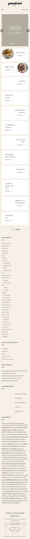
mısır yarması (9, 477)
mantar (4, 473)
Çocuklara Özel (5, 253)
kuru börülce (5, 457)
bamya (12, 427)
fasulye (23, 439)
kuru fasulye (19, 457)
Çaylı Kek (22, 81)
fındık (13, 441)
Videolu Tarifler (5, 332)
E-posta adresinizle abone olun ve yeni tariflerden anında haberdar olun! (15, 520)
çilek (15, 500)
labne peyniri (12, 468)
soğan (12, 489)
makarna (24, 470)
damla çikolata (8, 437)
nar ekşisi (16, 477)
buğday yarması (5, 434)
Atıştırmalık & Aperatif (6, 243)
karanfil (13, 450)
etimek (19, 439)
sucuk (15, 489)
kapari (22, 448)
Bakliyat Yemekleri (5, 246)
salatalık (12, 484)
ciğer (23, 434)
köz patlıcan (13, 464)
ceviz (19, 434)
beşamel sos (10, 430)
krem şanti (19, 455)
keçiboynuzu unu (5, 455)
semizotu (7, 486)
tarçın (7, 491)
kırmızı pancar (21, 466)
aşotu (9, 425)
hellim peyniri (19, 444)
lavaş (20, 468)
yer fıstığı (9, 496)
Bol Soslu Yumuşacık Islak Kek (9, 378)
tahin (25, 489)
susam (19, 489)
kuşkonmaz (10, 461)
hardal (6, 444)
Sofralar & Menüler (5, 312)
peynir (26, 480)
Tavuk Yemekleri (5, 327)
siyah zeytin (17, 486)
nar (13, 477)
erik (15, 439)
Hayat (3, 273)
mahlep (19, 470)
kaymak (23, 451)
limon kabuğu (6, 470)
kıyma (4, 468)
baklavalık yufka (22, 425)
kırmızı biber (21, 464)
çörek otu (25, 500)
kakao (15, 448)
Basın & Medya (5, 251)
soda (3, 489)
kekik (19, 453)
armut (16, 423)
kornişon (13, 455)
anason (7, 423)
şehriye (17, 503)
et (16, 439)
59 (16, 229)
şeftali (13, 502)
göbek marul (23, 441)
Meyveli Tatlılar (6, 317)
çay (8, 500)
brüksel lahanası (14, 432)
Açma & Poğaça (6, 263)
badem (13, 425)
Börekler (4, 268)
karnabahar (18, 451)
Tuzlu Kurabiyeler (7, 297)
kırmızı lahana (5, 466)
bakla (16, 425)
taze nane (16, 491)
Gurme (16, 380)
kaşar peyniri (6, 453)
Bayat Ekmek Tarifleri (7, 265)
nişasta (21, 477)
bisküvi (4, 432)
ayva (7, 425)
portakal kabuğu (15, 482)
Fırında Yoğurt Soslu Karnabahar (10, 370)
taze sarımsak (22, 491)
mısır (20, 475)
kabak (4, 448)
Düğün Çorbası (9, 67)
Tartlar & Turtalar (7, 324)
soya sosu (7, 489)
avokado (4, 425)
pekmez (21, 480)
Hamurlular (5, 280)
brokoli (8, 432)
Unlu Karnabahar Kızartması (8, 359)
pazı (18, 480)
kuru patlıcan (10, 459)
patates (8, 480)
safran (8, 484)
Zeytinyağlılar (4, 337)
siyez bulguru (23, 486)
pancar (4, 480)
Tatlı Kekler (5, 287)
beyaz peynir (23, 427)
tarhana (3, 491)
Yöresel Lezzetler (5, 334)
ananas (3, 423)
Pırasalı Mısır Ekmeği (7, 373)
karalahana (4, 450)
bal (27, 425)
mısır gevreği (25, 475)
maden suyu (13, 470)
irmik (19, 446)
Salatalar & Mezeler (6, 307)
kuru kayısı (4, 459)
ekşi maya (4, 439)
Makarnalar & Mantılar (6, 300)
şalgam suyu (9, 502)
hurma (7, 446)
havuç (10, 444)
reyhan (26, 482)
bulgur (20, 432)
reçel (3, 484)
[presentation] (1, 30)
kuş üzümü (16, 461)
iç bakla (23, 446)
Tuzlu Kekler (6, 290)
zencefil (21, 498)
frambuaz (8, 441)
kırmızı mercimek (12, 466)
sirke (11, 486)
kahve (11, 448)
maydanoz (17, 473)
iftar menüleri (13, 446)
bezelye (4, 430)
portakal (7, 482)
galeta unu (18, 441)
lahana (17, 468)
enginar (12, 439)
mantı (8, 473)
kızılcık (7, 468)
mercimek (4, 475)
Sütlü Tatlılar (5, 322)
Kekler (3, 285)
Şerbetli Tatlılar (15, 29)
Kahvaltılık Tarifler (5, 278)
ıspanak (4, 503)
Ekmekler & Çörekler (7, 270)
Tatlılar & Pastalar (15, 27)
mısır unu (4, 477)
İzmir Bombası (20, 169)
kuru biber (24, 455)
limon (23, 468)
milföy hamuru (12, 475)
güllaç (3, 444)
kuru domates (12, 457)
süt (23, 489)
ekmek (26, 437)
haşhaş (14, 444)
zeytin (25, 498)
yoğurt (7, 498)
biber (15, 430)
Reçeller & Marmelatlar (6, 305)
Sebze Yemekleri (5, 310)
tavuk (11, 491)
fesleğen (4, 441)
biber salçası (20, 430)
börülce (11, 434)
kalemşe (19, 448)
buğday (24, 432)
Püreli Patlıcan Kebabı (7, 380)
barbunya (16, 427)
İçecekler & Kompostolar (6, 275)
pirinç (3, 482)
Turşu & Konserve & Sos (7, 329)
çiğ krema (20, 500)
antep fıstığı (12, 423)
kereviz (23, 453)
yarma (24, 493)
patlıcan (14, 480)
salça (16, 484)
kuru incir (24, 457)
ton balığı (13, 493)
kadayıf (7, 448)
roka (5, 484)
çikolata (11, 500)
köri (20, 461)
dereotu (15, 437)
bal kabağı (4, 427)
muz (17, 475)
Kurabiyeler (4, 292)
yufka (12, 498)
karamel (9, 450)
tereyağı (8, 493)
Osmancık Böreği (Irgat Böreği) (9, 375)
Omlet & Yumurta (6, 283)
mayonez (22, 473)
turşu (18, 493)
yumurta (16, 498)
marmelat (11, 473)
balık (9, 427)
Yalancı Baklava (15, 33)
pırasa (22, 482)
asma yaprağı (21, 423)
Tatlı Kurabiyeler (6, 295)
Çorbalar (3, 256)
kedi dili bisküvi (14, 453)
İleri (18, 229)
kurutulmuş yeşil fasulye (19, 459)
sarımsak (20, 484)
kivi (10, 455)
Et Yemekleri (4, 258)
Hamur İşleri (4, 260)
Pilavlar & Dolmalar (6, 302)
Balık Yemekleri (5, 248)
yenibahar (4, 496)
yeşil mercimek (19, 496)
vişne (21, 493)
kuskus (6, 461)
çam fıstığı (4, 500)
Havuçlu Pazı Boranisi (6, 356)
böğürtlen (15, 434)
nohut (24, 477)
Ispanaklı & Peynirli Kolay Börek (9, 186)
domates (21, 437)
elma (8, 439)
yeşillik (13, 496)
